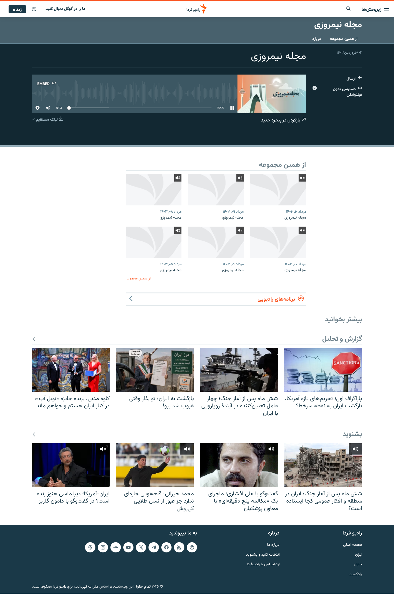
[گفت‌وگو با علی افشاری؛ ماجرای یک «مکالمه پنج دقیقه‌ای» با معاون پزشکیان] (239, 465)
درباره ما (273, 545)
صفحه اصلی (352, 545)
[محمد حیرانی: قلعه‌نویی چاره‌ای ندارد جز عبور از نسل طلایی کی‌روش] (155, 465)
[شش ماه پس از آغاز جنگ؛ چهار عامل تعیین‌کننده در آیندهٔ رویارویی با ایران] (239, 370)
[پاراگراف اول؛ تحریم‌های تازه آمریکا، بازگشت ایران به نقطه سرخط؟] (323, 370)
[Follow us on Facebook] (166, 547)
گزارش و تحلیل (342, 339)
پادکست (355, 575)
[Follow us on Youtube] (128, 547)
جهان (358, 565)
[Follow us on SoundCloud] (115, 547)
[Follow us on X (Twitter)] (141, 547)
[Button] (354, 80)
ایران (358, 555)
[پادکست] (34, 9)
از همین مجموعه (344, 39)
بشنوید (352, 434)
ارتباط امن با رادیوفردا (263, 565)
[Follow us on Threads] (90, 547)
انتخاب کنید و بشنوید (263, 555)
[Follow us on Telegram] (153, 547)
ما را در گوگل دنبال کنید (66, 9)
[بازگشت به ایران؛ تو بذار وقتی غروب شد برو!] (155, 370)
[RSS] (179, 547)
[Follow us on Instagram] (103, 547)
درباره (316, 39)
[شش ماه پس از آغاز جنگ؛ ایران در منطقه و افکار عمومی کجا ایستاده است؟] (323, 465)
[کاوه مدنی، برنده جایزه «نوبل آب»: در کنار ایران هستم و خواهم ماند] (71, 370)
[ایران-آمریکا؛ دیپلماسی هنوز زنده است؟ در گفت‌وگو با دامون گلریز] (71, 465)
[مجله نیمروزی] (278, 189)
